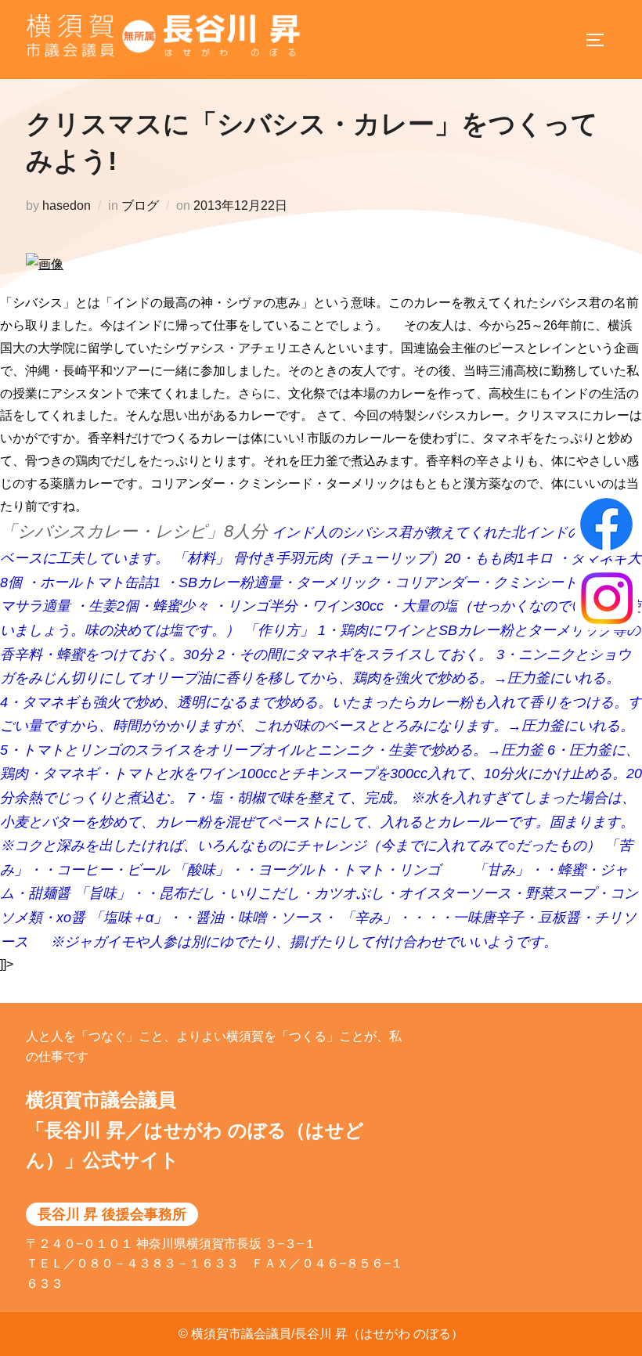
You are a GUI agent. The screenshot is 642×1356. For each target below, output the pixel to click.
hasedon (66, 205)
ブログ (140, 205)
